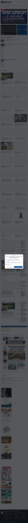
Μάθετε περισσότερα (8, 264)
